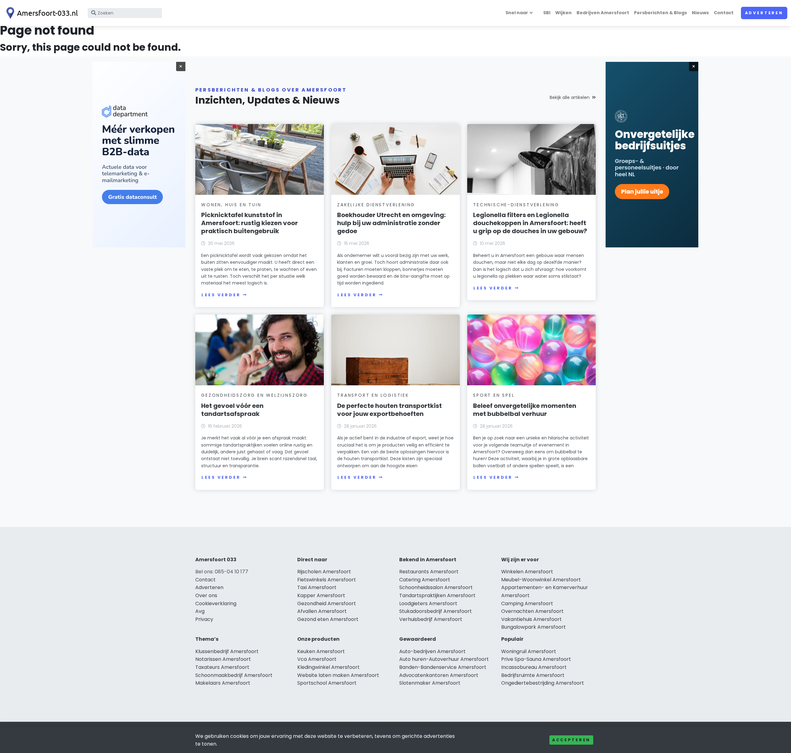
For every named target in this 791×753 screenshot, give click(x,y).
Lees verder (220, 294)
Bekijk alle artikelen (570, 97)
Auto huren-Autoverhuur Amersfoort (444, 659)
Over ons (206, 595)
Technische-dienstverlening (516, 205)
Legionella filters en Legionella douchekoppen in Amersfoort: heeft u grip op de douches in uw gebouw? (530, 223)
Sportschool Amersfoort (327, 683)
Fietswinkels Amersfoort (326, 579)
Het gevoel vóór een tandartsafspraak (232, 409)
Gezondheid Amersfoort (326, 603)
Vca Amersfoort (316, 659)
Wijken (563, 13)
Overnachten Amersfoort (532, 611)
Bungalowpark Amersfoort (533, 627)
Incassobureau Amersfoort (534, 667)
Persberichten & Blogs (660, 13)
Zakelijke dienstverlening (376, 205)
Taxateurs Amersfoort (222, 667)
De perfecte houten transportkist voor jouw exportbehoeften (389, 409)
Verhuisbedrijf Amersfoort (430, 619)
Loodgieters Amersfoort (428, 603)
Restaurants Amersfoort (429, 571)
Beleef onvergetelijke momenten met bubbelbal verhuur (524, 409)
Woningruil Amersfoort (528, 651)
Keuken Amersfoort (321, 651)
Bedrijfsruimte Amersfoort (533, 675)
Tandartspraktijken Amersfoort (437, 595)
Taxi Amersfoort (316, 587)
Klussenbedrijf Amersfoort (227, 651)
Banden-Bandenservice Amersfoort (442, 667)
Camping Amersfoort (527, 603)
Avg (200, 611)
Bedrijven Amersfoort (603, 13)
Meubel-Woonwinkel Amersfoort (541, 579)
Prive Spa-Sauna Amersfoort (536, 659)
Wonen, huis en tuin (231, 205)
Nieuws (700, 13)
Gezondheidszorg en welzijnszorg (254, 395)
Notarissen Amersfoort (223, 659)
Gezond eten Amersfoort (327, 619)
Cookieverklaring (215, 603)
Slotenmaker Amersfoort (429, 683)
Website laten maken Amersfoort (338, 675)
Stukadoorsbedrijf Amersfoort (435, 611)
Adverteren (764, 12)
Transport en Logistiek (373, 395)
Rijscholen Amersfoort (324, 571)
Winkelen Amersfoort (527, 571)
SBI (546, 13)
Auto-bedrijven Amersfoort (432, 651)
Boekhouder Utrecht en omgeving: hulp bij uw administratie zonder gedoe (391, 223)
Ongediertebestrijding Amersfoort (542, 683)
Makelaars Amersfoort (222, 683)
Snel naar (516, 13)
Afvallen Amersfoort (322, 611)
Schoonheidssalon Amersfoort (436, 587)
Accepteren (571, 739)
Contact (724, 13)
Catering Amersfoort (424, 579)
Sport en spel (493, 395)
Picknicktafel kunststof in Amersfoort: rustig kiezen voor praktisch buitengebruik (249, 223)
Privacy (204, 619)
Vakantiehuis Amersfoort (531, 619)
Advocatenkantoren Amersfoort (438, 675)
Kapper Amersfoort (321, 595)
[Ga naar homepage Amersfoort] (41, 13)
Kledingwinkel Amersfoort (328, 667)
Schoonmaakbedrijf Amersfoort (234, 675)
